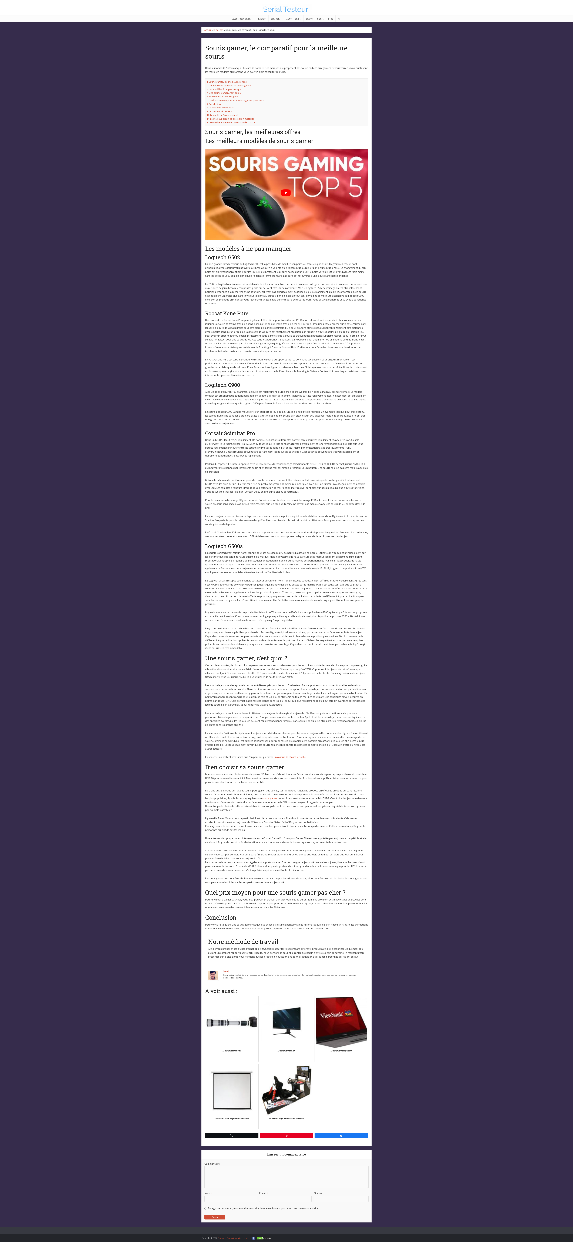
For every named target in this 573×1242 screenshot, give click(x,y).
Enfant (262, 18)
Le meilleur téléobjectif (220, 107)
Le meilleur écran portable (223, 114)
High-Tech (292, 18)
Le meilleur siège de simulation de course (231, 122)
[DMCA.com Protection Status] (264, 1238)
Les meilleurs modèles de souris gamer (229, 85)
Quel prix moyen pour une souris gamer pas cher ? (235, 100)
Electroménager (241, 18)
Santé (309, 18)
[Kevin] (213, 975)
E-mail (263, 1193)
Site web (318, 1193)
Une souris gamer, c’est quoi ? (224, 92)
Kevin (226, 971)
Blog (330, 18)
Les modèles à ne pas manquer (224, 89)
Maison (275, 18)
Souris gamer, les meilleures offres (227, 81)
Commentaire (212, 1163)
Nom (208, 1193)
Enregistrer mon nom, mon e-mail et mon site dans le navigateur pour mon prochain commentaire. (263, 1208)
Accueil (207, 29)
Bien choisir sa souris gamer (223, 96)
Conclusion (214, 103)
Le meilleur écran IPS (219, 111)
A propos (222, 1238)
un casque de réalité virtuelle (290, 757)
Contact (230, 1238)
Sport (320, 18)
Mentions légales (242, 1238)
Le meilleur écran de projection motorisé (230, 118)
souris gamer (269, 798)
